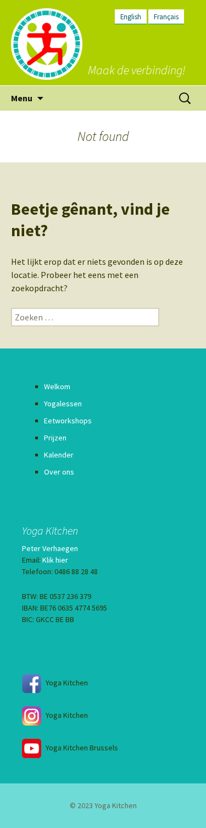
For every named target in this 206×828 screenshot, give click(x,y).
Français (166, 16)
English (130, 16)
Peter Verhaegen (50, 548)
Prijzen (55, 438)
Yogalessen (63, 403)
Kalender (59, 455)
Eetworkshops (68, 421)
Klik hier (55, 560)
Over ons (59, 472)
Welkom (57, 386)
